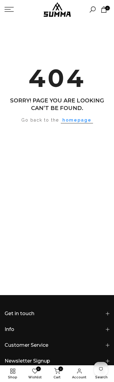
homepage (77, 120)
